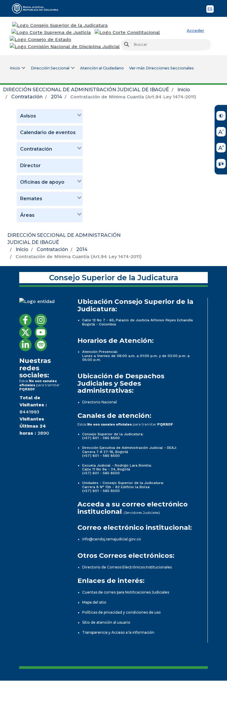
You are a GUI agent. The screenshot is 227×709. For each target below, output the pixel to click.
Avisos (28, 116)
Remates (31, 198)
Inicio (183, 89)
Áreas (27, 215)
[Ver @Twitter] (25, 332)
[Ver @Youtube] (41, 332)
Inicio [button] (15, 68)
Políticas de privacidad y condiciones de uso (121, 612)
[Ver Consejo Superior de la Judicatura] (60, 25)
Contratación (27, 97)
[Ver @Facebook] (25, 320)
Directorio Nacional (99, 402)
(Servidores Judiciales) (142, 512)
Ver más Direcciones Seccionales (161, 68)
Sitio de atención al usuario (106, 622)
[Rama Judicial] (37, 8)
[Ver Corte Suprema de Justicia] (51, 32)
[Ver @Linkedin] (25, 345)
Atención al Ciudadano (102, 68)
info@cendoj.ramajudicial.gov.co (111, 539)
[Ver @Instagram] (41, 320)
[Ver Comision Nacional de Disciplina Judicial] (65, 46)
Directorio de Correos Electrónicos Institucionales (127, 567)
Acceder (195, 30)
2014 (56, 97)
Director (30, 165)
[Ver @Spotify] (41, 345)
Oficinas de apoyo (42, 182)
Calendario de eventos (48, 132)
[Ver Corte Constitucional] (127, 32)
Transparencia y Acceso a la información (118, 632)
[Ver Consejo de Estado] (40, 39)
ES (210, 9)
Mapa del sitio (94, 602)
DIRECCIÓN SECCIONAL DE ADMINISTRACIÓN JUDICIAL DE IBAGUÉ (86, 89)
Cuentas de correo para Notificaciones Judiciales (125, 592)
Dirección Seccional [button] (50, 68)
